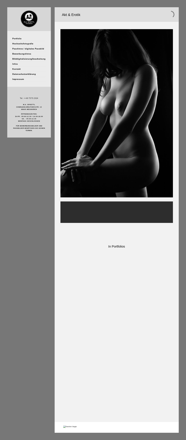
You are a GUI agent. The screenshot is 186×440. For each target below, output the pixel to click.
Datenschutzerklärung (24, 74)
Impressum (18, 79)
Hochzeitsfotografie (22, 43)
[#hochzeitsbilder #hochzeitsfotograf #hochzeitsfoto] (116, 285)
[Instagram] (29, 93)
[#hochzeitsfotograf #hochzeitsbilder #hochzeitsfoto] (130, 282)
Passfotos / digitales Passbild (28, 49)
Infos (15, 64)
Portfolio (17, 38)
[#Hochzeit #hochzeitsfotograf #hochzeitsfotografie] (89, 327)
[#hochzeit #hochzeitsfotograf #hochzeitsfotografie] (75, 327)
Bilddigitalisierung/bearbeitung (29, 59)
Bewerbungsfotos (21, 54)
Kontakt (16, 69)
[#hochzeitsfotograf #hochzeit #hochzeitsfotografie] (130, 328)
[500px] (33, 93)
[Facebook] (24, 93)
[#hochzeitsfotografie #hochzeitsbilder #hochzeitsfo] (61, 287)
